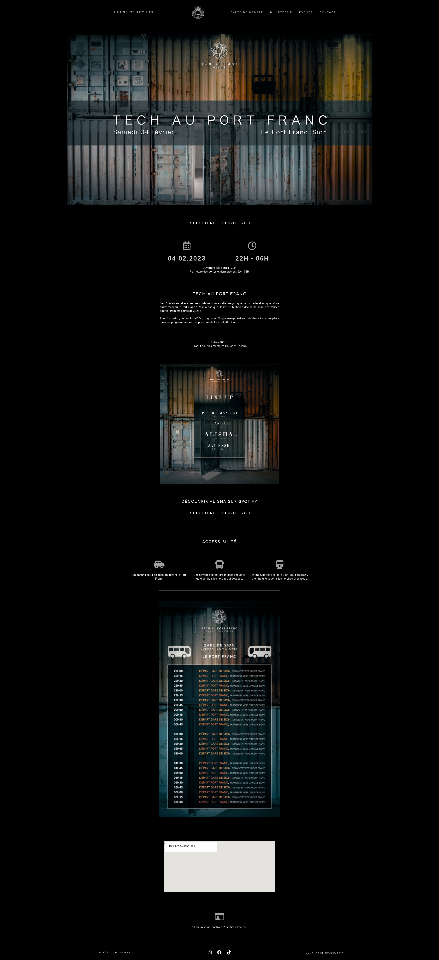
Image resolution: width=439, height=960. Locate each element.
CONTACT (328, 12)
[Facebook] (219, 952)
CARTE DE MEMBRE (247, 12)
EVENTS (306, 12)
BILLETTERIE (281, 12)
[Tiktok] (229, 952)
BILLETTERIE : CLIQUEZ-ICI (219, 223)
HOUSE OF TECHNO (134, 12)
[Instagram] (210, 952)
